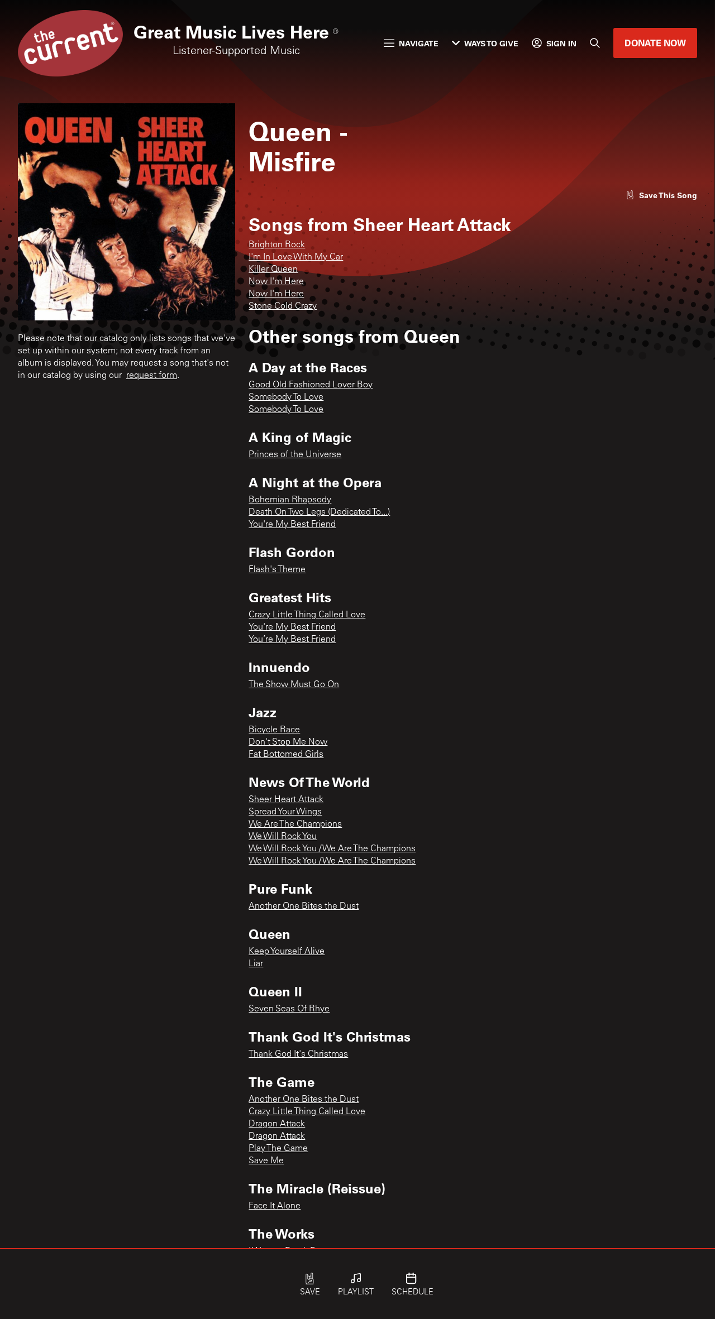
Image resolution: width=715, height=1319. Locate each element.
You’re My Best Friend (292, 639)
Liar (256, 964)
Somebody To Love (286, 397)
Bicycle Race (274, 730)
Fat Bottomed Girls (286, 754)
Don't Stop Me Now (288, 742)
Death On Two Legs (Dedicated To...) (319, 512)
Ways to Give (491, 43)
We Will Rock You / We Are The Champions (332, 849)
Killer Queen (273, 269)
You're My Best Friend (292, 524)
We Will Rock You (283, 836)
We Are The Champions (295, 824)
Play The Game (278, 1148)
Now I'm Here (276, 281)
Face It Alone (275, 1206)
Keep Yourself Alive (287, 951)
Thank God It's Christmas (298, 1054)
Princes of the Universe (295, 454)
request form (151, 375)
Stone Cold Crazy (283, 306)
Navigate (418, 43)
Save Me (266, 1161)
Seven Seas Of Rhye (289, 1009)
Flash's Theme (277, 569)
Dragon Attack (277, 1124)
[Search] (594, 43)
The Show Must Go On (294, 684)
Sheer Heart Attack (286, 799)
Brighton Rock (277, 245)
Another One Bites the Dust (304, 906)
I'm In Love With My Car (296, 257)
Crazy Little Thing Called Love (307, 615)
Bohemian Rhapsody (290, 500)
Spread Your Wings (285, 812)
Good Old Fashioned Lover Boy (311, 385)
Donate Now (655, 43)
